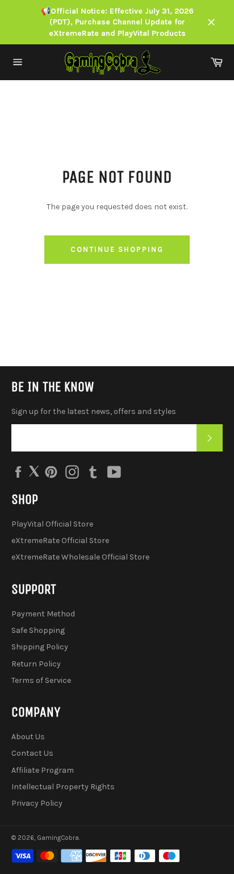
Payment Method (43, 614)
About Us (28, 737)
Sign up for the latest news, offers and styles (93, 411)
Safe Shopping (38, 630)
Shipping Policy (39, 647)
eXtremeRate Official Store (60, 540)
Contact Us (32, 753)
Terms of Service (41, 680)
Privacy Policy (36, 803)
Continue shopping (116, 249)
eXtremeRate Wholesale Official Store (80, 557)
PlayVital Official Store (52, 524)
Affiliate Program (42, 770)
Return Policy (36, 664)
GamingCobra (58, 838)
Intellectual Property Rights (63, 787)
